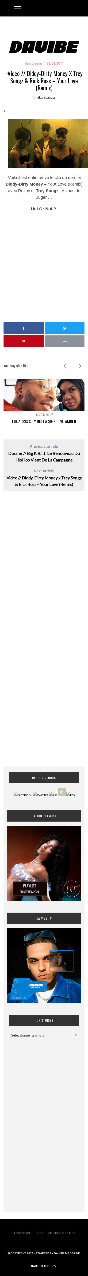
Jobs (39, 1233)
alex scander (46, 97)
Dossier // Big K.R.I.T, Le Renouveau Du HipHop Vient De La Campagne (44, 453)
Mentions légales (61, 1233)
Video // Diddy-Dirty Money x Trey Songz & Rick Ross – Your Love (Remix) (44, 478)
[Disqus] (44, 571)
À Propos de (22, 1233)
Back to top (40, 1266)
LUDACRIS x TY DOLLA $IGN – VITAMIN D (44, 421)
